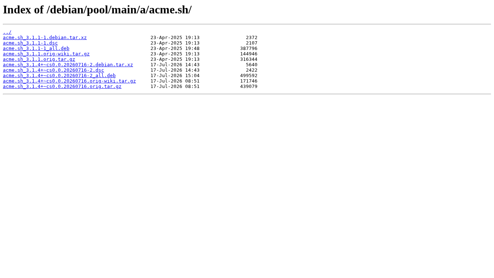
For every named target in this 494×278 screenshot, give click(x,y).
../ (7, 32)
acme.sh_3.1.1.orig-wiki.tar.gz (46, 53)
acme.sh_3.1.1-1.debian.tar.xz (45, 37)
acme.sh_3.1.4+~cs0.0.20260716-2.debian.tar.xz (68, 64)
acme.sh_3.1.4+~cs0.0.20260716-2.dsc (53, 70)
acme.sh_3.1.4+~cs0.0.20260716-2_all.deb (59, 75)
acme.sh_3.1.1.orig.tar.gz (39, 59)
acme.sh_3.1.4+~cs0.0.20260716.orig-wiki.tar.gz (69, 81)
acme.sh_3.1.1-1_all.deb (36, 48)
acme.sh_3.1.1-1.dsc (30, 43)
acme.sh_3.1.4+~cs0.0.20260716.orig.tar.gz (62, 86)
